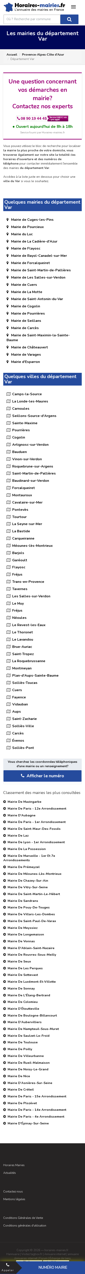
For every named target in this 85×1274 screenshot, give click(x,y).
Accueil (12, 55)
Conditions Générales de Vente (23, 1218)
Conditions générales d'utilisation (24, 1226)
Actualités (9, 1173)
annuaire (73, 1254)
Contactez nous (13, 1192)
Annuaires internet (25, 1258)
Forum (43, 1258)
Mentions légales (14, 1199)
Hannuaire (12, 1254)
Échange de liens (60, 1258)
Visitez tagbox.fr (31, 1254)
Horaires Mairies (14, 1165)
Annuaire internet (55, 1254)
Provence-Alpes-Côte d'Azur (43, 55)
